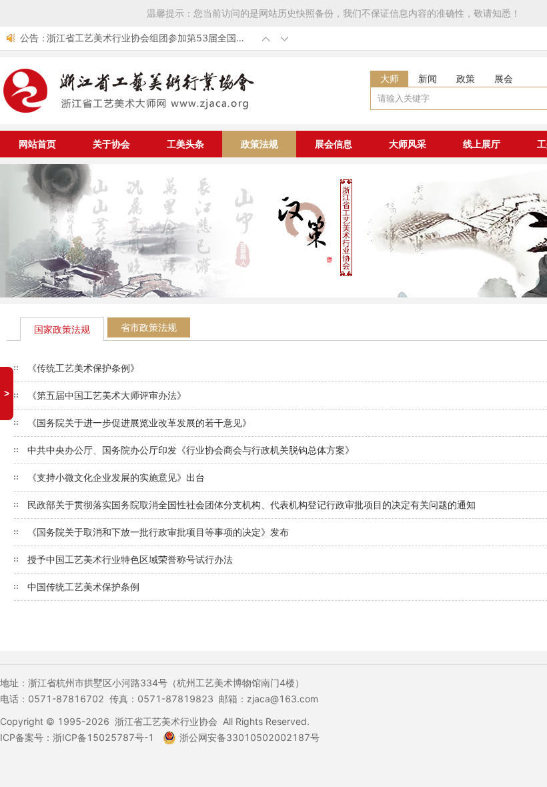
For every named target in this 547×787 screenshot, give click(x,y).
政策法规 (259, 143)
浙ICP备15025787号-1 (103, 737)
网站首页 (37, 143)
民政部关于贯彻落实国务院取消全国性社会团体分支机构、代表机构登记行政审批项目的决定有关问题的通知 (251, 504)
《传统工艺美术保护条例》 (83, 367)
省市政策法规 (149, 327)
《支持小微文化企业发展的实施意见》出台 (116, 477)
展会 (503, 78)
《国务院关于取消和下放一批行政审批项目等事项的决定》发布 (158, 532)
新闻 (427, 78)
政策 (465, 78)
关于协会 (111, 143)
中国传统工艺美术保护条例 (83, 586)
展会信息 (333, 143)
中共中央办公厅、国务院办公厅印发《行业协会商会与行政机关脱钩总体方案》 (190, 450)
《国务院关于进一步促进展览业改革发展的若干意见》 (139, 422)
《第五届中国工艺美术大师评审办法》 (106, 395)
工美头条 (185, 143)
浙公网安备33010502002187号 (249, 737)
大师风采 (407, 143)
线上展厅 (481, 143)
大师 (389, 78)
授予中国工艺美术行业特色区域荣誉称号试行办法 (130, 559)
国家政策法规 (62, 329)
